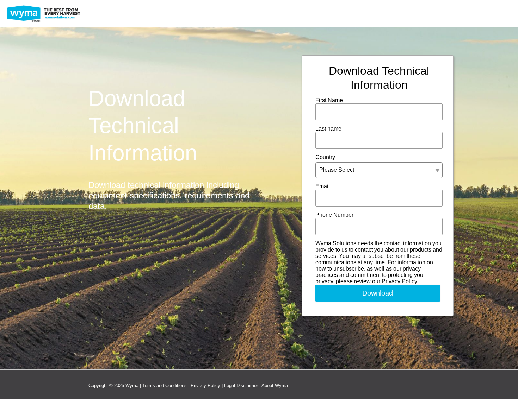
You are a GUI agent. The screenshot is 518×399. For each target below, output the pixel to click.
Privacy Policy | (207, 385)
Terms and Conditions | (166, 385)
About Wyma (274, 385)
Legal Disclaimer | (242, 385)
